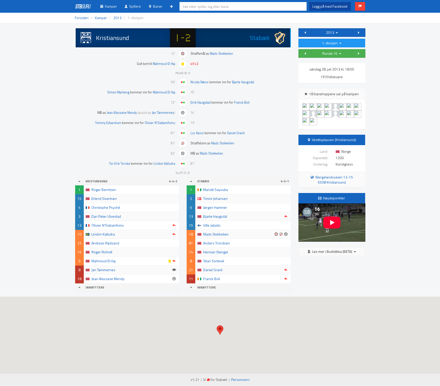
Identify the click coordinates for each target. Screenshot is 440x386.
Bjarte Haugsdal (243, 82)
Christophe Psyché (105, 207)
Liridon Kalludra (164, 163)
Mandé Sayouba (215, 189)
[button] (360, 6)
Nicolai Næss (199, 82)
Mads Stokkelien (221, 53)
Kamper (110, 6)
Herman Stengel (215, 252)
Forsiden (82, 17)
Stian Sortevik (213, 261)
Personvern (240, 379)
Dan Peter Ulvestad (106, 216)
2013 (331, 32)
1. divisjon (330, 43)
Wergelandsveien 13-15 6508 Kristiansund (333, 179)
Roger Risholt (101, 252)
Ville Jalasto (212, 225)
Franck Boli (242, 102)
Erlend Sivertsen (104, 198)
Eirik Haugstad (200, 102)
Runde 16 (330, 53)
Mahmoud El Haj (164, 63)
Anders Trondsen (216, 243)
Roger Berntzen (103, 189)
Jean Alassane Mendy (122, 112)
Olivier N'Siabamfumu (160, 122)
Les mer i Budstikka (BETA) (332, 251)
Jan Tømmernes (163, 112)
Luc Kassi (197, 133)
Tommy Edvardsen (108, 122)
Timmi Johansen (215, 198)
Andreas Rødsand (105, 243)
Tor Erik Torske (119, 163)
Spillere (134, 6)
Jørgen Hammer (215, 207)
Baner (157, 6)
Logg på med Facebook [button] (330, 6)
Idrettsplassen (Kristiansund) (334, 139)
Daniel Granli (236, 133)
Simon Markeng (118, 92)
